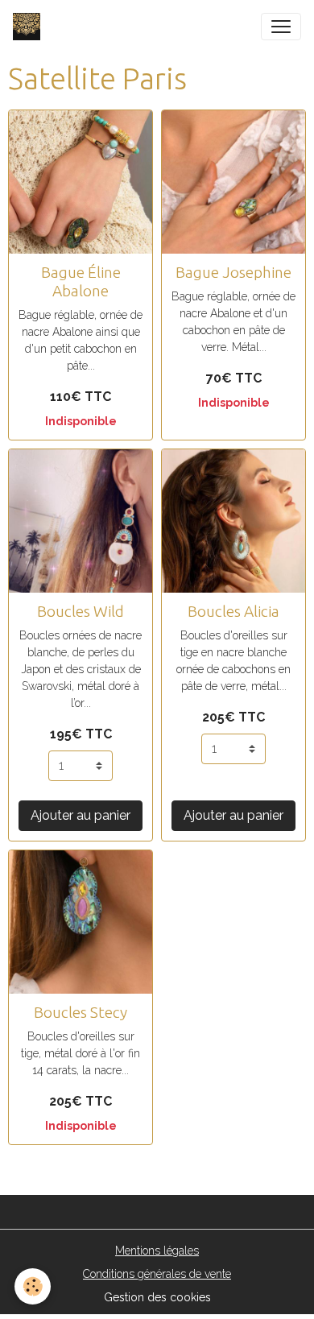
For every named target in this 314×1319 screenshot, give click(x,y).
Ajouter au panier (80, 815)
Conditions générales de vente (157, 1273)
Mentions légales (157, 1250)
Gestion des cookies (157, 1297)
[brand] (30, 26)
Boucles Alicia (233, 611)
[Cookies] (32, 1286)
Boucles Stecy (80, 1012)
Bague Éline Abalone (81, 281)
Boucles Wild (80, 611)
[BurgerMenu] (281, 26)
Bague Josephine (233, 272)
